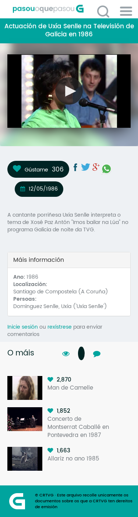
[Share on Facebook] (75, 167)
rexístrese (59, 327)
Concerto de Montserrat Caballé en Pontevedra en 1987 (78, 427)
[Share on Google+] (96, 167)
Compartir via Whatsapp (106, 169)
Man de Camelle (70, 388)
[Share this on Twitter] (85, 167)
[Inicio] (71, 9)
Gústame (36, 170)
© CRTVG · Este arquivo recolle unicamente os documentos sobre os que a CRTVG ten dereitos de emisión (83, 501)
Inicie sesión (22, 327)
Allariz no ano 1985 (73, 458)
